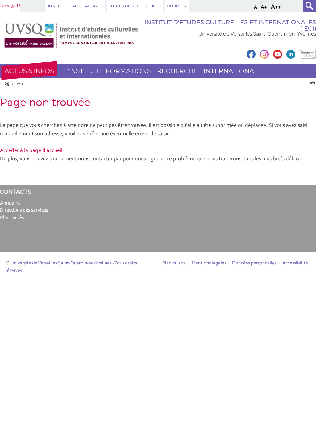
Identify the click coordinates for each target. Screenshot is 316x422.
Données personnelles (254, 263)
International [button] (231, 71)
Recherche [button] (177, 71)
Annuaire (10, 203)
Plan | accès (12, 217)
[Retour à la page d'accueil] (71, 35)
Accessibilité (295, 263)
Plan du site (174, 263)
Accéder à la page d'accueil (31, 151)
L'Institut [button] (81, 71)
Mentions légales (209, 263)
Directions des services (24, 210)
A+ (264, 7)
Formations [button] (128, 71)
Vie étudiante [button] (27, 85)
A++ (276, 7)
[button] (29, 70)
